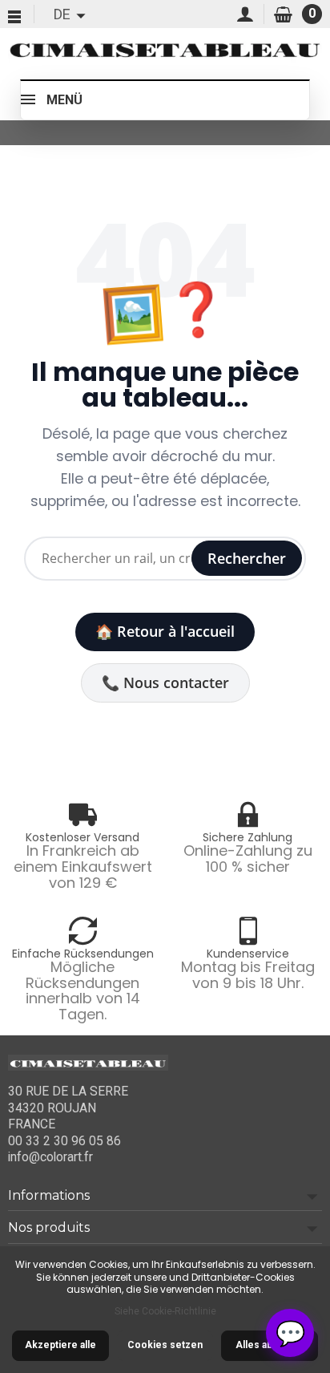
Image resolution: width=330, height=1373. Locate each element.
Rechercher (246, 558)
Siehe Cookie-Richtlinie (165, 1311)
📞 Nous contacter (165, 682)
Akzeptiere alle (60, 1345)
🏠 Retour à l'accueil (165, 631)
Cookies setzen (165, 1345)
